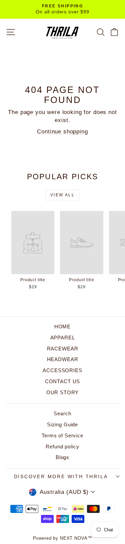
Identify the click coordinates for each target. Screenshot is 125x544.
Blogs (62, 457)
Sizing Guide (62, 424)
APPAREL (62, 337)
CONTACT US (62, 381)
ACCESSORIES (62, 370)
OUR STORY (62, 392)
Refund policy (62, 446)
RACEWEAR (62, 348)
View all (62, 195)
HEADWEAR (62, 359)
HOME (62, 326)
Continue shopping (62, 131)
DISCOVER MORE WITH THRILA (61, 476)
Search (62, 413)
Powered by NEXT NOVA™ (62, 538)
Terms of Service (62, 435)
